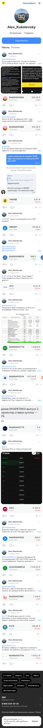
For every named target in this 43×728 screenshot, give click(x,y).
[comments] (11, 264)
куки (20, 719)
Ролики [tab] (15, 47)
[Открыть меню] (39, 3)
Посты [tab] (5, 47)
